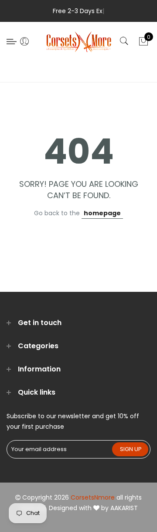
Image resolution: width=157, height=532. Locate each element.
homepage (102, 213)
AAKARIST (124, 508)
